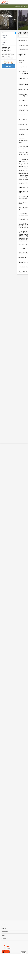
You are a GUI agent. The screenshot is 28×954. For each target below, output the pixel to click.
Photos (3, 42)
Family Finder (23, 6)
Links (3, 44)
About (3, 33)
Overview (21, 36)
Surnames (4, 37)
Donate (8, 66)
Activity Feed (4, 40)
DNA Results (4, 35)
